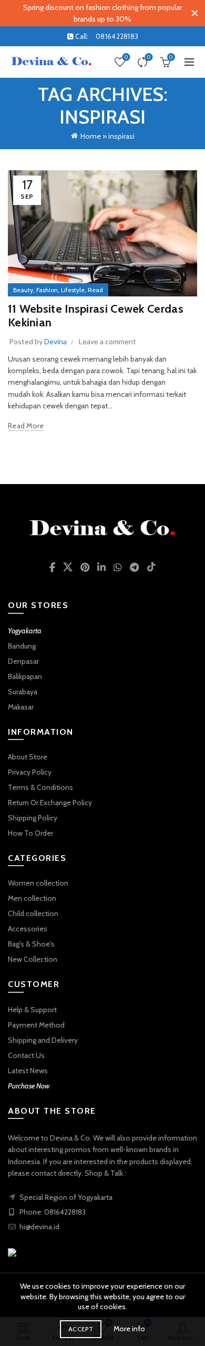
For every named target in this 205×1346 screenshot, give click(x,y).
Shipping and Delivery (43, 1040)
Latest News (28, 1070)
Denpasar (23, 661)
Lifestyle (73, 290)
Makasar (21, 707)
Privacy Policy (30, 772)
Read (95, 290)
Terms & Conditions (40, 787)
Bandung (22, 646)
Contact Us (26, 1055)
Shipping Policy (32, 818)
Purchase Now (28, 1086)
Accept (80, 1329)
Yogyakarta (25, 630)
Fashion (47, 290)
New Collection (32, 959)
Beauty (23, 290)
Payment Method (36, 1025)
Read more (26, 425)
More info (129, 1328)
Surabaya (22, 691)
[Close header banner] (194, 13)
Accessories (27, 928)
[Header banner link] (92, 13)
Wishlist (126, 57)
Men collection (32, 898)
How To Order (30, 833)
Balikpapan (25, 676)
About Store (27, 757)
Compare (148, 57)
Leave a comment (107, 341)
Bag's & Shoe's (31, 944)
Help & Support (32, 1009)
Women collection (38, 883)
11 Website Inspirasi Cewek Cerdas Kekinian (95, 316)
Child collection (33, 913)
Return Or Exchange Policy (50, 802)
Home (90, 136)
